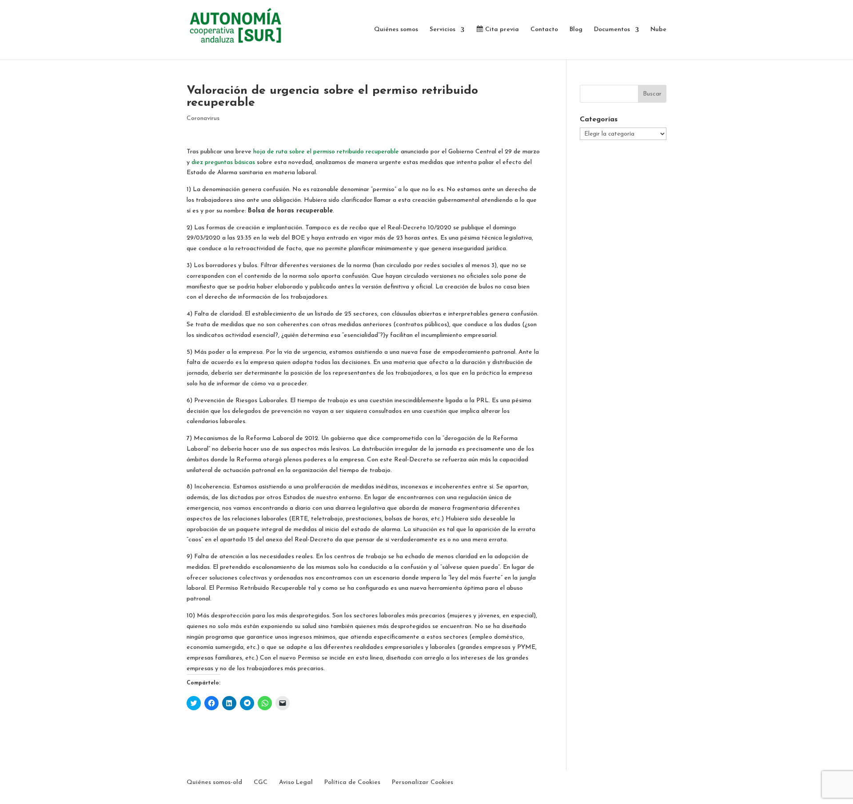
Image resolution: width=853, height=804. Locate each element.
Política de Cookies (352, 782)
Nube (658, 30)
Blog (576, 30)
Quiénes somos (396, 30)
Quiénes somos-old (214, 782)
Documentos (612, 30)
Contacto (544, 30)
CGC (260, 782)
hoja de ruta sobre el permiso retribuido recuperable (326, 151)
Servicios (442, 30)
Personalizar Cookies (422, 782)
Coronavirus (203, 118)
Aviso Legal (296, 782)
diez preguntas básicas (223, 162)
